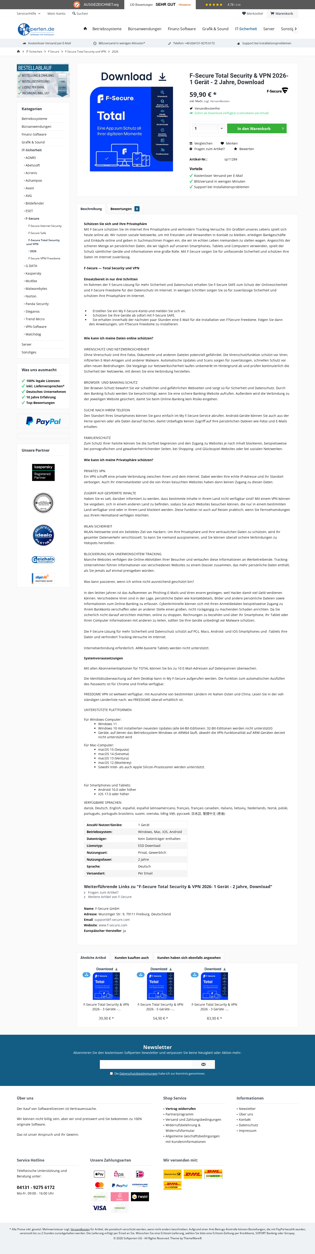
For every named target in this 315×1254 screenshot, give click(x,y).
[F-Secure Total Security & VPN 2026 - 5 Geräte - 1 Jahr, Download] (160, 984)
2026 (32, 251)
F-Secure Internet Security (45, 226)
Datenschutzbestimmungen (138, 1073)
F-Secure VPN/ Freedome (44, 258)
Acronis (31, 173)
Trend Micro (35, 319)
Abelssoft (32, 165)
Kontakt (245, 1119)
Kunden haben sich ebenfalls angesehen (189, 957)
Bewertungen (124, 209)
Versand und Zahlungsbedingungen (193, 1119)
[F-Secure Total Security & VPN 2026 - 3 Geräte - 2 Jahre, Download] (214, 984)
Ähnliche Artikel (93, 957)
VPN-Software (36, 326)
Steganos (32, 311)
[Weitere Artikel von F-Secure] (277, 90)
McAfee (31, 281)
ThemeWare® (193, 1238)
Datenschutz (248, 1125)
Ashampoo (33, 180)
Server (27, 344)
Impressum (247, 1130)
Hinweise (185, 4)
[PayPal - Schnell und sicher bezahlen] (43, 421)
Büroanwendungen (36, 126)
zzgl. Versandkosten (216, 101)
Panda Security (37, 304)
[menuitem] (282, 13)
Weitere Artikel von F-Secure (109, 897)
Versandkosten (80, 1229)
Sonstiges (29, 352)
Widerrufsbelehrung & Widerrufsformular (183, 1128)
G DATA (31, 266)
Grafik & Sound (33, 142)
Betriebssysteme (34, 118)
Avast (29, 188)
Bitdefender (34, 203)
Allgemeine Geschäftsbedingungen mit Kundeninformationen (193, 1139)
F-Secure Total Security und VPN (43, 242)
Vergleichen (203, 143)
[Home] (85, 29)
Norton (30, 296)
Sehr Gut (165, 4)
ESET (29, 211)
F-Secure (32, 218)
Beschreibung (91, 209)
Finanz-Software (34, 134)
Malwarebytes (36, 288)
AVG (28, 195)
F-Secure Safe (37, 233)
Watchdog (33, 334)
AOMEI (30, 157)
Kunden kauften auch (132, 957)
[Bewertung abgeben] (227, 88)
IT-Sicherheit (32, 150)
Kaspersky (33, 273)
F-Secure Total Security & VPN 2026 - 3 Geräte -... (106, 1006)
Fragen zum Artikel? (209, 149)
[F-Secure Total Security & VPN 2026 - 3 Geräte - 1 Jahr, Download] (106, 984)
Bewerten (246, 149)
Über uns (246, 1114)
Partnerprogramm (179, 1114)
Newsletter (247, 1108)
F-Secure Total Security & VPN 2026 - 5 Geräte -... (160, 1006)
